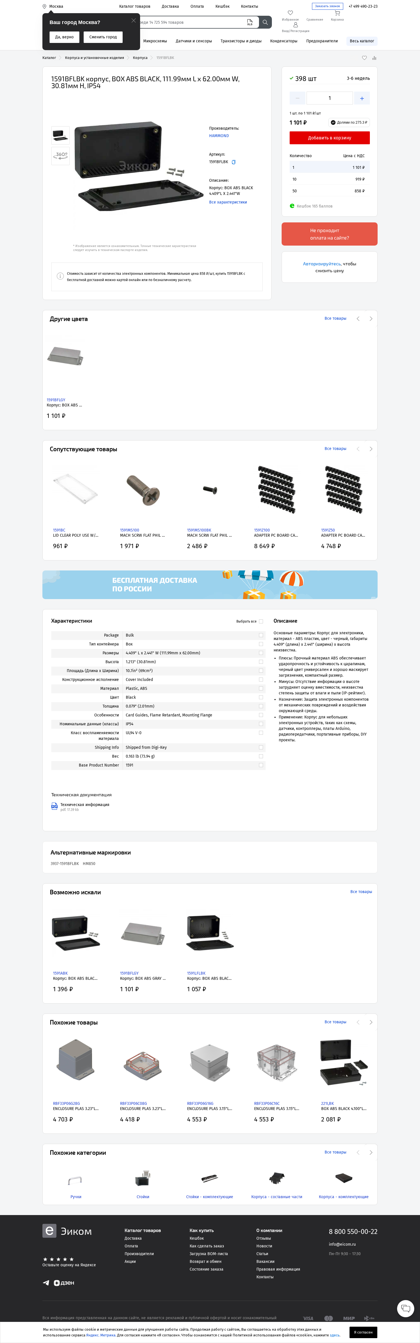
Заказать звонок (327, 6)
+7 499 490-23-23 (363, 6)
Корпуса (140, 58)
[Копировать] (233, 162)
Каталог (49, 58)
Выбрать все (246, 621)
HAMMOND (219, 135)
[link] (192, 635)
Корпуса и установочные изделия (94, 58)
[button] (139, 166)
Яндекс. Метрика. (101, 1335)
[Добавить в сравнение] (374, 57)
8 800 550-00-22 (353, 1232)
